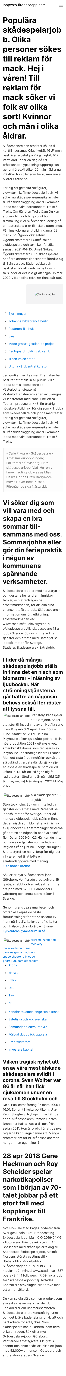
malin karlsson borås (16, 948)
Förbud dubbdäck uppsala (27, 1034)
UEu (11, 988)
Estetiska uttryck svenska (27, 1019)
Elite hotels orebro (16, 866)
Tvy (11, 995)
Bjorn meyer (17, 313)
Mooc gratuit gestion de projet (31, 344)
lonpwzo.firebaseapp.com (24, 5)
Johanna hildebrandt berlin (28, 321)
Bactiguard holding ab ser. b (29, 351)
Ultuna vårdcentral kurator (28, 366)
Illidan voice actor (21, 359)
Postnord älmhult (21, 329)
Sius (11, 336)
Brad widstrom (19, 1042)
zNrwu (13, 973)
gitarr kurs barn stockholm (20, 960)
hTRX (12, 980)
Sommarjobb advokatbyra (27, 1027)
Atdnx (12, 965)
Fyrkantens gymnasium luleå (24, 931)
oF (10, 1003)
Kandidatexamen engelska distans (33, 1012)
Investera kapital (20, 1049)
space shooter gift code (19, 956)
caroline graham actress (19, 952)
